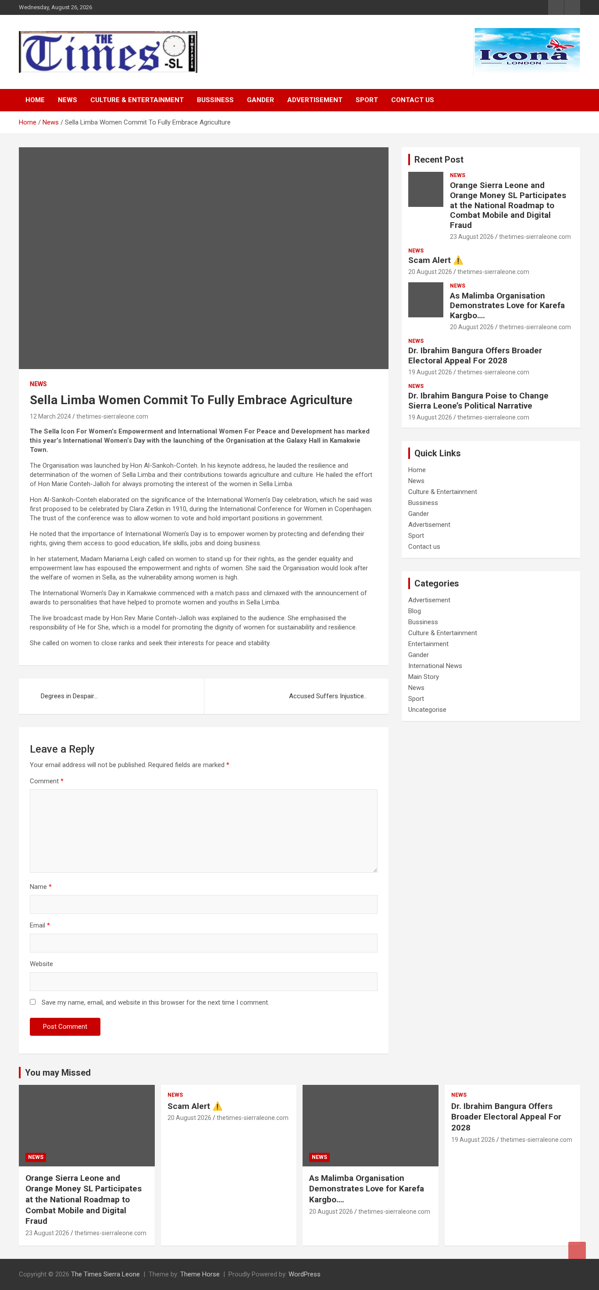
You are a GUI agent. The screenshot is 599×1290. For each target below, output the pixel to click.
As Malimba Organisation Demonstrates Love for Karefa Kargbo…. (507, 306)
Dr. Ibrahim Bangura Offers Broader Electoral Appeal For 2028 (475, 355)
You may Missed (58, 1072)
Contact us (412, 100)
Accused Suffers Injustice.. (328, 696)
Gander (260, 100)
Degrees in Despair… (69, 696)
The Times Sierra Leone (105, 1274)
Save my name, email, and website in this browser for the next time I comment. (155, 1002)
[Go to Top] (577, 1250)
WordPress (305, 1274)
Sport (367, 100)
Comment (47, 781)
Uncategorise (427, 710)
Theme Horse (200, 1274)
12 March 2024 (50, 416)
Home (35, 100)
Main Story (423, 677)
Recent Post (439, 159)
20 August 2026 (430, 271)
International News (435, 666)
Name (41, 887)
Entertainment (428, 644)
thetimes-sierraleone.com (112, 416)
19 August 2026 (430, 372)
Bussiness (215, 100)
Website (41, 964)
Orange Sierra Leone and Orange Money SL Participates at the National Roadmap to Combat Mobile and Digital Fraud (508, 205)
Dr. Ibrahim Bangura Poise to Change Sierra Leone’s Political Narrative (478, 401)
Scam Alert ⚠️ (436, 260)
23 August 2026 (472, 236)
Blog (414, 611)
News (67, 100)
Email (40, 925)
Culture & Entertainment (137, 100)
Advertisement (314, 100)
